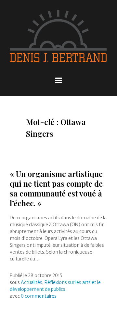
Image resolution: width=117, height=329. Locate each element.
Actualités (31, 282)
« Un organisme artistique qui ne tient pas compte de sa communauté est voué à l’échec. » (56, 188)
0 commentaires (39, 296)
